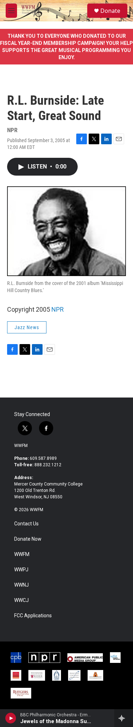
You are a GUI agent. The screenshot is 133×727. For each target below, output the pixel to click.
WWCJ (21, 600)
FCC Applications (33, 615)
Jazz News (27, 327)
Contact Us (26, 523)
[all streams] (123, 718)
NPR (57, 309)
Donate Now (27, 539)
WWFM (21, 445)
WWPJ (21, 569)
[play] (10, 718)
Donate (110, 10)
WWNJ (21, 585)
